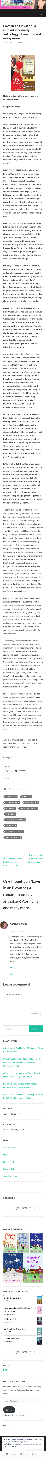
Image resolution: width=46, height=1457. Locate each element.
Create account (10, 1147)
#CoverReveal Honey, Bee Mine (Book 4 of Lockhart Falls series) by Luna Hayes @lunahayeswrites (22, 1062)
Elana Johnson (10, 1331)
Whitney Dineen (13, 837)
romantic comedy (14, 831)
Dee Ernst (10, 808)
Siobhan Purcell (10, 1301)
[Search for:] (23, 1028)
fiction (18, 789)
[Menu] (7, 13)
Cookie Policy (12, 1446)
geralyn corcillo (28, 808)
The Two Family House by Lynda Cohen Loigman (35, 858)
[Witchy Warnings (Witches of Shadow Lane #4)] (39, 1344)
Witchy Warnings (11, 1338)
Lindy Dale (10, 814)
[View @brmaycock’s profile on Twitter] (6, 1370)
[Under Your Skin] (39, 1324)
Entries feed (8, 1162)
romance (25, 789)
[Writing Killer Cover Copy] (39, 1334)
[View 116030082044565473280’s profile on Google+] (8, 1370)
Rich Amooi (10, 826)
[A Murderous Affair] (39, 1303)
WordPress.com (10, 1176)
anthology (11, 797)
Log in (5, 1154)
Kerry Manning (10, 1314)
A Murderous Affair (12, 1298)
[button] (9, 1243)
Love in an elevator (15, 820)
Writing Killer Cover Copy (15, 1329)
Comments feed (10, 1169)
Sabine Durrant (10, 1322)
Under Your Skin (11, 1319)
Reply (12, 974)
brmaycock (22, 43)
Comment (34, 1013)
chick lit (11, 789)
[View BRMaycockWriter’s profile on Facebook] (4, 1370)
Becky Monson (12, 802)
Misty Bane (9, 1341)
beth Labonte (31, 802)
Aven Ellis (26, 797)
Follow (9, 1410)
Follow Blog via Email (14, 1381)
